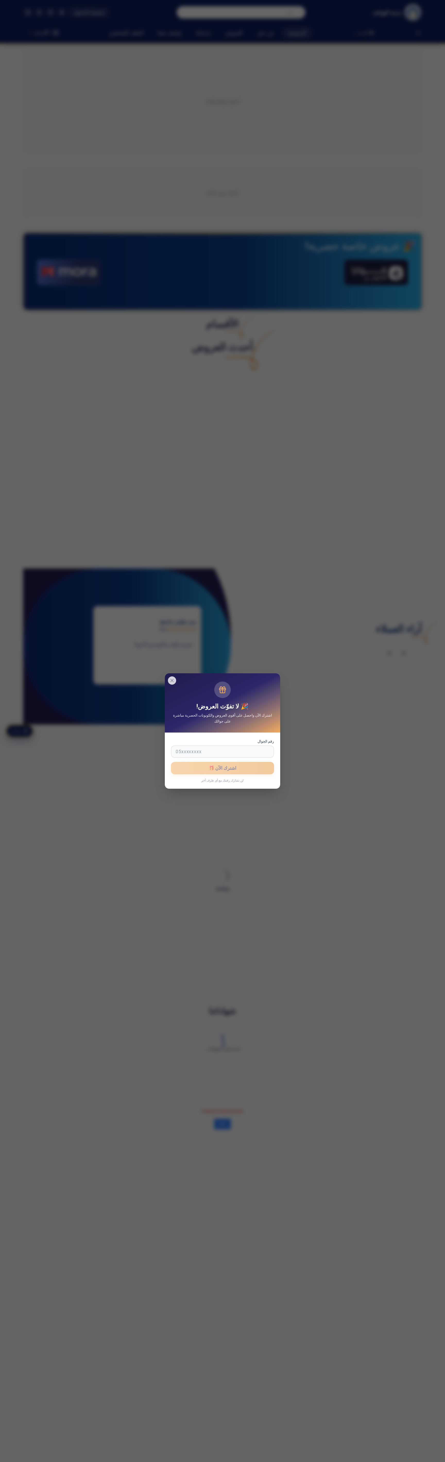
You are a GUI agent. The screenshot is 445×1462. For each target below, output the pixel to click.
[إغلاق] (172, 680)
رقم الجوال (266, 741)
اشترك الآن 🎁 (222, 768)
